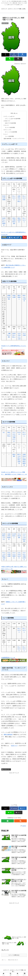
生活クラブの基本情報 (10, 123)
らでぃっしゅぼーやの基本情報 (12, 118)
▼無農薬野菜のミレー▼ (8, 657)
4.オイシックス (7, 129)
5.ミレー (6, 134)
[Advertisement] (14, 788)
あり (4, 432)
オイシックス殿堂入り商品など (3, 556)
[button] (18, 59)
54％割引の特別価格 (3, 197)
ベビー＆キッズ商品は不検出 (24, 556)
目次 (12, 113)
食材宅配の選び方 (6, 769)
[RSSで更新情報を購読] (20, 820)
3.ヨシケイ (6, 125)
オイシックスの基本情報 (11, 132)
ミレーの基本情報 (9, 136)
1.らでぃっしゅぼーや (9, 116)
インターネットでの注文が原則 (24, 537)
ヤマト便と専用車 (19, 535)
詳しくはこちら (13, 197)
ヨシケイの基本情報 (10, 127)
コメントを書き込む (14, 955)
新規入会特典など (19, 220)
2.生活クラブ (7, 120)
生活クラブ (14, 745)
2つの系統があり (14, 535)
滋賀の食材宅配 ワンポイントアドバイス (14, 138)
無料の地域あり (19, 297)
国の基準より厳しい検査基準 (3, 222)
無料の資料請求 (8, 734)
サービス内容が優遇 (8, 554)
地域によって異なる (8, 434)
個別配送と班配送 (8, 297)
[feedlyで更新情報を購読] (7, 820)
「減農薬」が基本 (8, 335)
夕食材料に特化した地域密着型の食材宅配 (24, 460)
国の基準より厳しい (13, 335)
